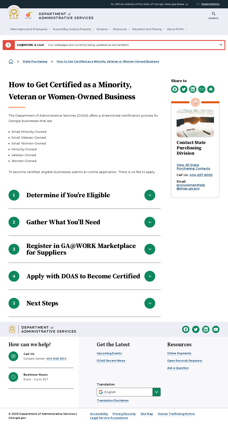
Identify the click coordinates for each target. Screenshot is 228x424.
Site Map (147, 413)
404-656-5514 (56, 358)
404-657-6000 (200, 175)
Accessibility (99, 413)
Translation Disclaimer (113, 400)
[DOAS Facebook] (185, 329)
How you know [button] (174, 4)
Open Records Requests (184, 360)
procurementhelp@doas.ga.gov (191, 186)
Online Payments (179, 353)
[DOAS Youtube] (215, 329)
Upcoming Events (109, 353)
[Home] (11, 61)
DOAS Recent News (111, 360)
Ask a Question (178, 368)
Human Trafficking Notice (176, 413)
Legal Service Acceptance (109, 417)
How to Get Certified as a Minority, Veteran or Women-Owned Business (108, 61)
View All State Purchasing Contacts (193, 166)
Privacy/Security (124, 413)
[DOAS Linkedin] (205, 329)
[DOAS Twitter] (195, 329)
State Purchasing (35, 61)
